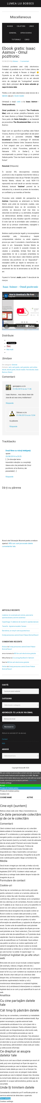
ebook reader (20, 370)
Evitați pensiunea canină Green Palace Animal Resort (20, 635)
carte (19, 102)
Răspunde (10, 403)
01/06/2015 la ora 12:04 (26, 415)
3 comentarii (24, 61)
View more (32, 780)
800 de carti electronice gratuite (25, 653)
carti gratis (15, 367)
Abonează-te (8, 727)
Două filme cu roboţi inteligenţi (18, 451)
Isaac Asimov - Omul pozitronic (20, 286)
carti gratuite (24, 367)
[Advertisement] (20, 584)
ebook (4, 370)
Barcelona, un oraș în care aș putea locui (16, 631)
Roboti (10, 372)
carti (9, 367)
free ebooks (30, 370)
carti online (33, 367)
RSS (3, 743)
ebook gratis (11, 370)
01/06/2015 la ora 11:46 (22, 389)
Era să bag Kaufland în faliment (23, 658)
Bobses (4, 647)
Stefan (4, 666)
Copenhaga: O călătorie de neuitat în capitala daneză (20, 622)
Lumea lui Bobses (20, 3)
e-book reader (18, 96)
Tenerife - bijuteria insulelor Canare (14, 626)
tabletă (4, 96)
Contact (5, 739)
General (14, 365)
